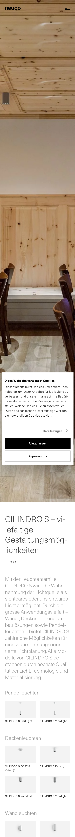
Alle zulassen (38, 443)
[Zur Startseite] (13, 8)
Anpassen (35, 456)
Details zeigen (52, 431)
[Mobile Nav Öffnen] (66, 8)
